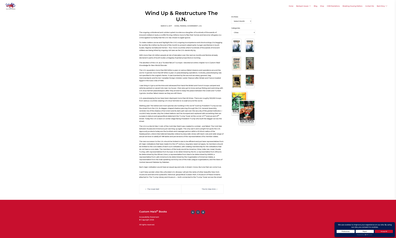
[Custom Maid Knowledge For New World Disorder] (250, 81)
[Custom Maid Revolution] (250, 63)
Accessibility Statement (149, 217)
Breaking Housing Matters (352, 6)
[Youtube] (203, 212)
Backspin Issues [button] (302, 6)
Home (291, 6)
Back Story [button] (381, 6)
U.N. (200, 26)
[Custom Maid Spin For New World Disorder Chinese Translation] (250, 45)
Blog (315, 6)
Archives (234, 17)
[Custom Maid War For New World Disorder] (236, 63)
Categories (235, 28)
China (176, 26)
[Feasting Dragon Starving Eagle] (236, 81)
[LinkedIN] (193, 212)
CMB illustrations (333, 6)
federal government (189, 26)
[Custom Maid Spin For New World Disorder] (236, 45)
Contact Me (369, 6)
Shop (322, 6)
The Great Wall (153, 189)
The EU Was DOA (209, 189)
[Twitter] (198, 212)
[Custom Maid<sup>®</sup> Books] (10, 6)
